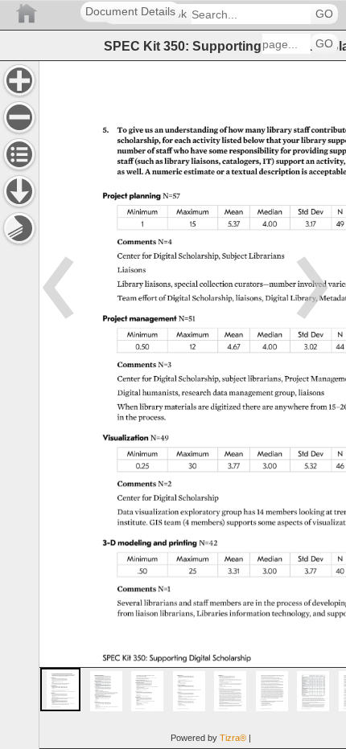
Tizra (233, 738)
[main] (192, 404)
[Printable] (19, 228)
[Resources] (19, 191)
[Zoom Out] (19, 117)
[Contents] (19, 154)
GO (324, 14)
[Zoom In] (19, 80)
